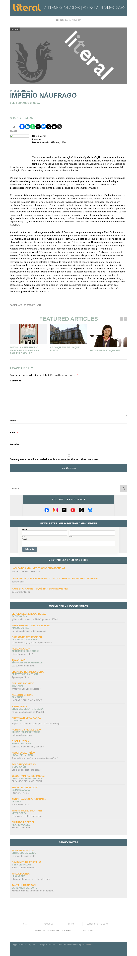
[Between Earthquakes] (108, 335)
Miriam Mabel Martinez (27, 810)
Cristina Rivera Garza (26, 718)
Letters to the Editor (98, 924)
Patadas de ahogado (22, 735)
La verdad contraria (25, 639)
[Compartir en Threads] (38, 126)
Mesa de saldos (21, 864)
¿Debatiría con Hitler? (22, 654)
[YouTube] (73, 510)
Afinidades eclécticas (25, 651)
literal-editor (19, 582)
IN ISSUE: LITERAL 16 (21, 91)
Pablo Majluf (21, 648)
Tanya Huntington (22, 592)
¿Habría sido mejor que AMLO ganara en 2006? (35, 619)
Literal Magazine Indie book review (53, 931)
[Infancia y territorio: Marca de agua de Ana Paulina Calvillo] (28, 334)
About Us (48, 924)
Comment (16, 380)
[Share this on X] (48, 126)
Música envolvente (21, 804)
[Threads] (81, 510)
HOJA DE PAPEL (20, 793)
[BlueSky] (90, 510)
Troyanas (18, 686)
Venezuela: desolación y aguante (28, 746)
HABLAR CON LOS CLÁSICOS (27, 700)
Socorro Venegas (24, 764)
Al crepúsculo (21, 825)
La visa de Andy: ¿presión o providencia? (38, 568)
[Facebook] (47, 510)
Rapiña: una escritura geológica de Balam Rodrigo (36, 723)
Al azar (16, 801)
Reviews (15, 29)
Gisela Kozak (20, 741)
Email (14, 432)
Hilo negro (18, 876)
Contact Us (87, 931)
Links (71, 924)
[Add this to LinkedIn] (27, 126)
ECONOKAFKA (19, 616)
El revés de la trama (25, 674)
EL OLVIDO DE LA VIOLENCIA (27, 781)
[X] (64, 510)
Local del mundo (22, 755)
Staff (26, 924)
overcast (18, 720)
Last (71, 536)
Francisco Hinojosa (25, 787)
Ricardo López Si (23, 822)
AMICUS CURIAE (20, 628)
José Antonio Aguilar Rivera (31, 625)
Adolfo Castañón (23, 752)
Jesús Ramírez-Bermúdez (28, 776)
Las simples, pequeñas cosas (26, 770)
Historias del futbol (21, 827)
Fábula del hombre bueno (24, 867)
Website (14, 444)
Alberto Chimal (22, 695)
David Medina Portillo (26, 862)
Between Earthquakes (105, 350)
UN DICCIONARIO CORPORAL (27, 778)
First (23, 536)
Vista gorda (19, 813)
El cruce (17, 697)
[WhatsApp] (32, 126)
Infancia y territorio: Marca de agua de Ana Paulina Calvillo (24, 350)
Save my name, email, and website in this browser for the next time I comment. (54, 459)
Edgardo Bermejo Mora (28, 671)
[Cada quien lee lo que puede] (68, 334)
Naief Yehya (19, 706)
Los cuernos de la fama (23, 665)
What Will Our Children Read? (26, 689)
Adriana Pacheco (23, 683)
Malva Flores (21, 873)
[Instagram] (55, 510)
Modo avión (19, 767)
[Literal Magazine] (27, 7)
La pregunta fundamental (24, 856)
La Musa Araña (21, 790)
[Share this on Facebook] (22, 126)
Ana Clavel (19, 660)
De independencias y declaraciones (29, 631)
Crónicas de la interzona (27, 709)
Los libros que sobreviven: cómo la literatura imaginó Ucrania (55, 578)
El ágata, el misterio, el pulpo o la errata (31, 879)
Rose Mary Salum (23, 850)
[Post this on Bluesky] (43, 126)
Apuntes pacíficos (20, 677)
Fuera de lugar (21, 743)
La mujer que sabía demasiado (26, 816)
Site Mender (87, 945)
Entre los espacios (24, 853)
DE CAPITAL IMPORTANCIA (26, 732)
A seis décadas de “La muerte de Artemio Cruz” (34, 758)
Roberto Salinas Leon (26, 729)
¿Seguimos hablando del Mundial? (28, 712)
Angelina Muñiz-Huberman (29, 799)
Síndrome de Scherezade (27, 662)
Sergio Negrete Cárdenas (29, 613)
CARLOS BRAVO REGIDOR (27, 571)
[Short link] (59, 126)
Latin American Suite (24, 888)
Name (14, 420)
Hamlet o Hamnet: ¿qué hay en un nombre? (40, 588)
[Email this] (54, 126)
